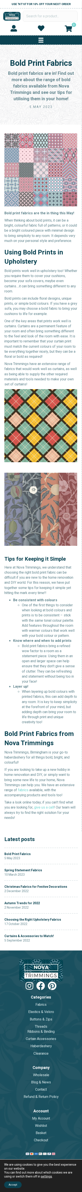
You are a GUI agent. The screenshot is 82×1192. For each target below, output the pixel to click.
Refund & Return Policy (41, 1096)
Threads (41, 1026)
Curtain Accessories (41, 1039)
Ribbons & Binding (41, 1031)
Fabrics (41, 1004)
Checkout (41, 1140)
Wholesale (41, 1075)
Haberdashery (41, 1046)
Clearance (41, 1053)
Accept (13, 1185)
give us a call (44, 807)
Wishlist (41, 1125)
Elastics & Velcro (41, 1012)
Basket (41, 1133)
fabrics (23, 790)
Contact (41, 1089)
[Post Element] (41, 856)
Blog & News (41, 1082)
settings (46, 1177)
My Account (41, 1118)
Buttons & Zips (41, 1019)
